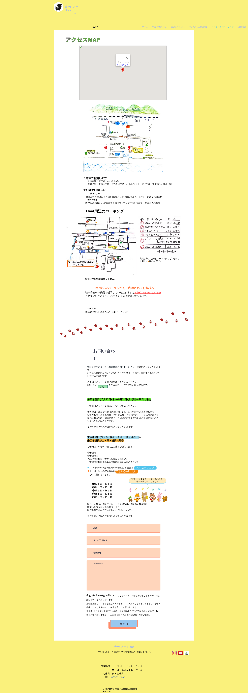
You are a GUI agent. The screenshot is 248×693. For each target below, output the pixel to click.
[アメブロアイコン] (186, 653)
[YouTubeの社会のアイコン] (180, 653)
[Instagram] (174, 653)
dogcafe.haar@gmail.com (100, 595)
